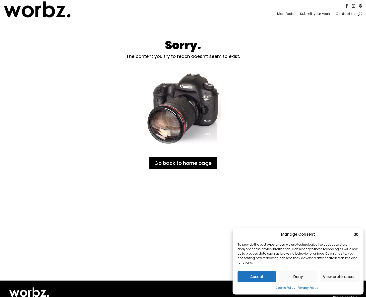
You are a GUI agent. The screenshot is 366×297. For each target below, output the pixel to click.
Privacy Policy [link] (308, 288)
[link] (37, 16)
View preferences (339, 276)
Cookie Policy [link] (285, 288)
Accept (257, 276)
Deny (298, 276)
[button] (356, 234)
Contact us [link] (345, 14)
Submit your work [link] (315, 14)
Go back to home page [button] (183, 163)
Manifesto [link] (286, 14)
